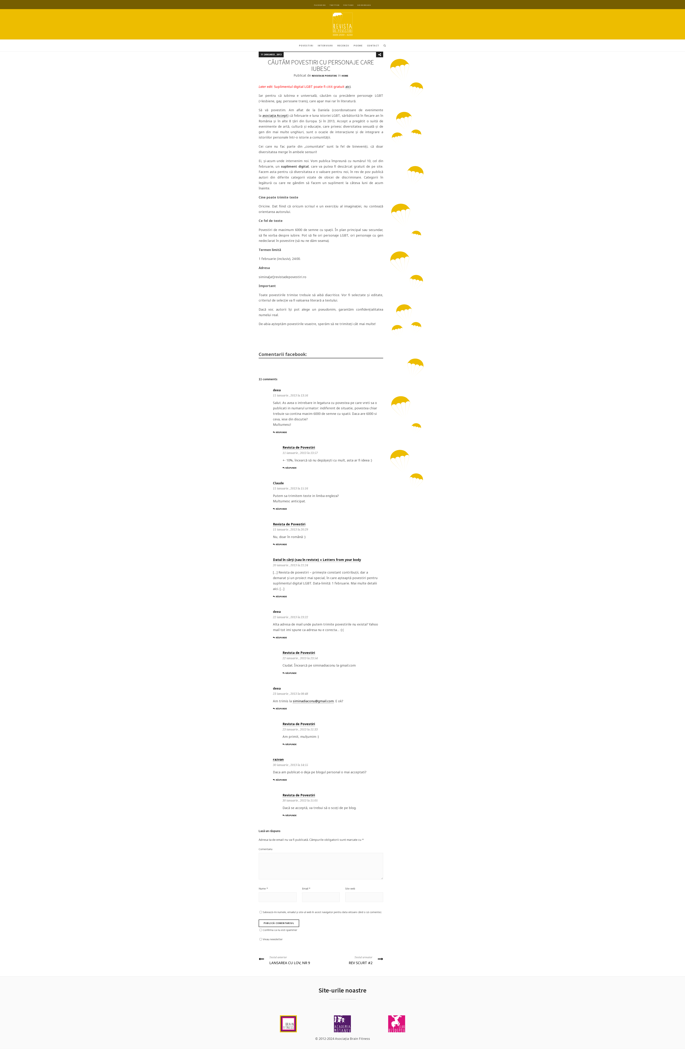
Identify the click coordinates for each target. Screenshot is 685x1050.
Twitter (334, 5)
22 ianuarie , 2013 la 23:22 (290, 617)
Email (306, 888)
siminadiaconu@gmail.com (313, 701)
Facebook (320, 5)
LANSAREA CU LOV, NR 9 (289, 960)
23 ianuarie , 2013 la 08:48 (290, 694)
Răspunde (281, 432)
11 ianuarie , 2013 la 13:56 (290, 395)
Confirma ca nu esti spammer (280, 930)
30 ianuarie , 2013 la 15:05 (300, 800)
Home (345, 75)
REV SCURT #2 (360, 960)
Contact (373, 45)
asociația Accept (275, 115)
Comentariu (265, 849)
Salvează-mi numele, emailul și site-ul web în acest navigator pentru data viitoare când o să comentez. (322, 912)
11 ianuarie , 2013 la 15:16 (290, 488)
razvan (278, 759)
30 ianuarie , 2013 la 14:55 (290, 765)
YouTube (348, 5)
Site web (350, 888)
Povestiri (306, 45)
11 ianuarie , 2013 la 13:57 (300, 453)
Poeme (358, 45)
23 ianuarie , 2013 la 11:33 (300, 729)
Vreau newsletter (273, 939)
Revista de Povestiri (324, 75)
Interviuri (325, 45)
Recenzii (343, 45)
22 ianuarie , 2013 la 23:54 (300, 658)
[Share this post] (379, 54)
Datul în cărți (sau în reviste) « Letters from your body (317, 559)
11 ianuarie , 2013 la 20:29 (290, 529)
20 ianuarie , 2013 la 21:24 (290, 565)
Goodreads (364, 5)
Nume (263, 888)
